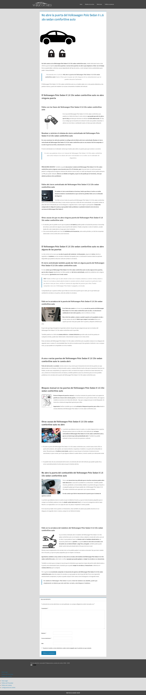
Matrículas (99, 4)
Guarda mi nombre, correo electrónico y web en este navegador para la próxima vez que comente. (67, 648)
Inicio (81, 4)
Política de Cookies (7, 676)
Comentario (44, 608)
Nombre (43, 633)
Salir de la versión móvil (73, 693)
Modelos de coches (89, 4)
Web (42, 643)
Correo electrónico (46, 638)
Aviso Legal (5, 672)
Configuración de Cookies (8, 687)
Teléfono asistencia (109, 4)
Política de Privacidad (7, 674)
